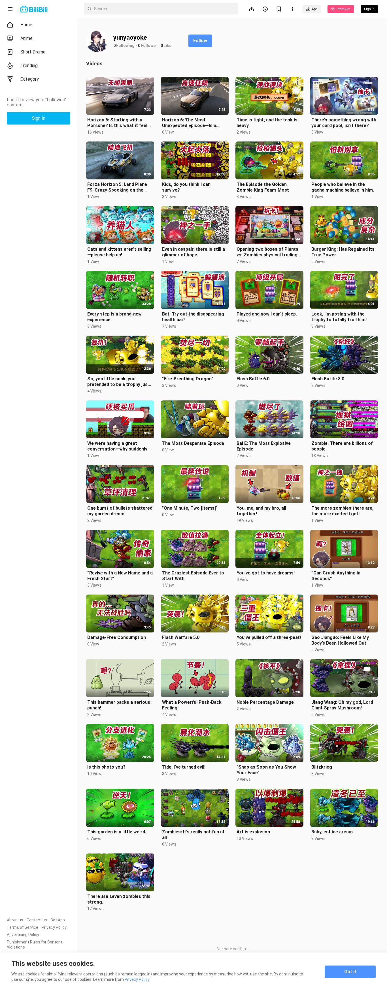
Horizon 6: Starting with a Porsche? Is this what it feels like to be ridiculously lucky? (118, 122)
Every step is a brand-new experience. (114, 316)
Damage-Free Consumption (116, 637)
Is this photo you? (106, 767)
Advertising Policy (23, 934)
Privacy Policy (54, 927)
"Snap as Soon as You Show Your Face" (266, 769)
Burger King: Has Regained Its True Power (343, 252)
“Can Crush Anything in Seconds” (335, 575)
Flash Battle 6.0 (253, 378)
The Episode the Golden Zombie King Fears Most (263, 187)
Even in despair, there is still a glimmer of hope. (193, 252)
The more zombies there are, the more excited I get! (342, 510)
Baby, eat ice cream (332, 832)
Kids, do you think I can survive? (186, 187)
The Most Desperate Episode (193, 443)
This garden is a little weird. (116, 832)
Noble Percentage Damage (265, 702)
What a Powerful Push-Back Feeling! (192, 705)
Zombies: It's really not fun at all (193, 834)
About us (15, 920)
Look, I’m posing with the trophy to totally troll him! (339, 316)
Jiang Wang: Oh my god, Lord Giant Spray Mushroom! (342, 705)
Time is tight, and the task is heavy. (267, 122)
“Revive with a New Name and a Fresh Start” (120, 575)
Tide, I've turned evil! (183, 767)
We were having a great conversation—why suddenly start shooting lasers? (117, 446)
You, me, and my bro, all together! (261, 510)
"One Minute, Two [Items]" (190, 508)
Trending (29, 65)
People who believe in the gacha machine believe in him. (342, 187)
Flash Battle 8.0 (327, 378)
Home (26, 24)
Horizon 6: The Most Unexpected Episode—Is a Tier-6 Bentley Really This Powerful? (189, 122)
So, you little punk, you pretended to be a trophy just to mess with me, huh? (118, 381)
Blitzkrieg (321, 767)
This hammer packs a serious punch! (118, 705)
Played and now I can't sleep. (267, 314)
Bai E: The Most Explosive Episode (264, 446)
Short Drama (32, 52)
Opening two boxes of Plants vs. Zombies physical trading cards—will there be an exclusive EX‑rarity (267, 252)
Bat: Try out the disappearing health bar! (193, 316)
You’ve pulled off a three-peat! (269, 637)
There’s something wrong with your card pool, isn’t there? (343, 122)
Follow (200, 40)
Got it (350, 971)
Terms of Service (22, 927)
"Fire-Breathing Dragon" (187, 378)
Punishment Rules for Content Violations (34, 944)
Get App (57, 920)
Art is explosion (253, 832)
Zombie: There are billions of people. (342, 446)
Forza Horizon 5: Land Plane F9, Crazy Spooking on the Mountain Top (117, 187)
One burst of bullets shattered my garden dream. (119, 510)
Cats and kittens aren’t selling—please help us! (119, 252)
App (314, 9)
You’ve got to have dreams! (266, 573)
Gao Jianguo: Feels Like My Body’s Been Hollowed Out (340, 640)
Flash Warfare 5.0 (180, 637)
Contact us (37, 920)
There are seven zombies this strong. (118, 899)
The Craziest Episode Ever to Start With (193, 575)
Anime (26, 38)
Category (29, 79)
